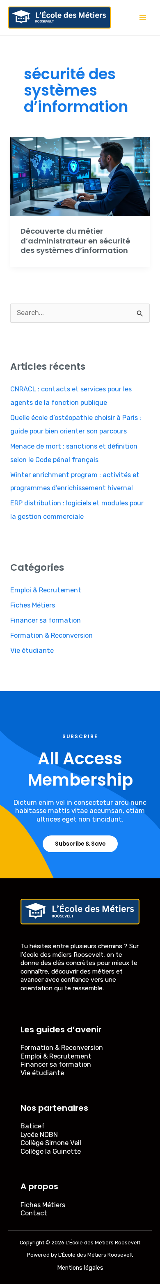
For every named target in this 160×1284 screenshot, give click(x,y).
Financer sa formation (45, 620)
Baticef (33, 1126)
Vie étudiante (32, 650)
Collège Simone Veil (51, 1143)
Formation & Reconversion (51, 635)
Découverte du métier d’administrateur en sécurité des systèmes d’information (75, 240)
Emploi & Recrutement (45, 590)
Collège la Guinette (51, 1151)
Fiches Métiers (32, 605)
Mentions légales (80, 1267)
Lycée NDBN (39, 1135)
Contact (34, 1213)
